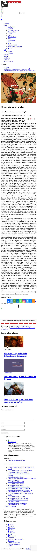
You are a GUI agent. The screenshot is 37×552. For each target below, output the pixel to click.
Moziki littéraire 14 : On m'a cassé (17, 503)
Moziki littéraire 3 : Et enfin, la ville (18, 498)
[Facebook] (8, 301)
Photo (9, 38)
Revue (6, 56)
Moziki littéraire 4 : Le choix (16, 483)
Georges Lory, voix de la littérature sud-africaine (15, 354)
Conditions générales (14, 542)
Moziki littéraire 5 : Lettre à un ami (18, 500)
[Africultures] (11, 7)
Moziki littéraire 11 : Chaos (15, 477)
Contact (10, 545)
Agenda (6, 59)
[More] (34, 301)
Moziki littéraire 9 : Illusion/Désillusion (19, 491)
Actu (5, 25)
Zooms (6, 54)
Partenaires (11, 541)
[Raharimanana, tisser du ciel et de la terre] (14, 371)
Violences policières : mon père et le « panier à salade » (20, 70)
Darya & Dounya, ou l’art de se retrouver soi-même (18, 400)
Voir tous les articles (10, 506)
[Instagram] (24, 301)
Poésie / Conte (12, 32)
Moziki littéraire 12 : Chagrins (16, 496)
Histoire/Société (12, 45)
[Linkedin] (17, 301)
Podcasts (10, 53)
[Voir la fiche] (8, 440)
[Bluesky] (30, 301)
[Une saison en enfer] (18, 103)
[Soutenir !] (18, 321)
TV (5, 50)
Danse (9, 35)
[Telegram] (27, 301)
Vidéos (10, 51)
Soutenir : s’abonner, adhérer (16, 539)
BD (9, 41)
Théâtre (10, 33)
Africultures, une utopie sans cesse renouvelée (17, 69)
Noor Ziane (7, 396)
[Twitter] (11, 301)
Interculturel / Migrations (15, 46)
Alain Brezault (12, 442)
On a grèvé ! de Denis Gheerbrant (21, 326)
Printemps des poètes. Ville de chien (18, 472)
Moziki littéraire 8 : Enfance (16, 485)
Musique (10, 28)
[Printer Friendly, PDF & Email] (31, 120)
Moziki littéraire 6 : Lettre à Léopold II (19, 488)
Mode (9, 43)
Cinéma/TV (11, 27)
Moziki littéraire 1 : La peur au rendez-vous (20, 490)
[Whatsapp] (20, 301)
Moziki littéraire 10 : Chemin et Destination (20, 470)
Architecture (11, 40)
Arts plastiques (12, 37)
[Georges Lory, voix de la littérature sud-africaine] (14, 348)
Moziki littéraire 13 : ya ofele (16, 482)
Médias (10, 48)
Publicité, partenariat (13, 544)
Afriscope (7, 58)
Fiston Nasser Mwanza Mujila (16, 460)
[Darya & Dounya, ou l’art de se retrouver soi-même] (14, 394)
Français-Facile (8, 61)
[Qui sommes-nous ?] (1, 17)
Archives (28, 549)
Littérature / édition (13, 30)
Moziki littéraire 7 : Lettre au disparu (18, 487)
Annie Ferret (7, 372)
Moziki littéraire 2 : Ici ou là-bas (17, 504)
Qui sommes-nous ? (10, 509)
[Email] (14, 301)
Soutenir (6, 67)
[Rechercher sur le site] (2, 9)
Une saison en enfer (13, 501)
